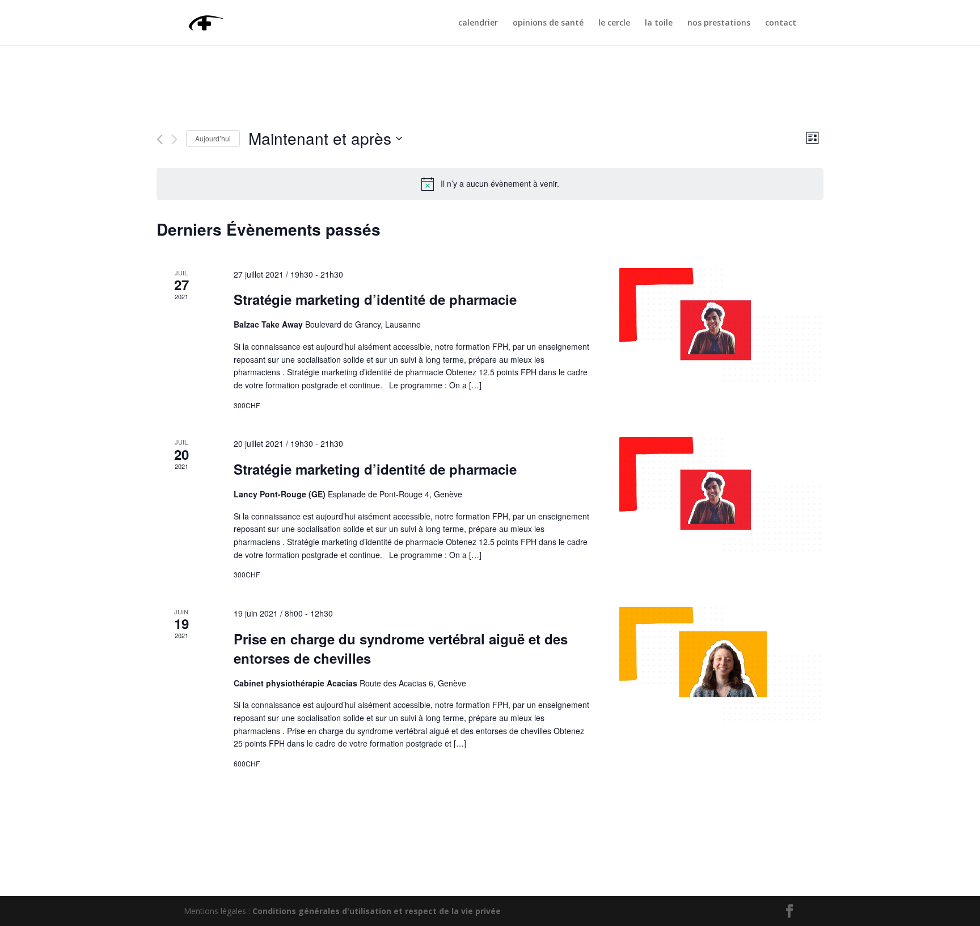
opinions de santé (548, 23)
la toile (659, 23)
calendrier (478, 23)
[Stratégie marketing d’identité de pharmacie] (721, 325)
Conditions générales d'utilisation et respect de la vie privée (376, 911)
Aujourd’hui (213, 138)
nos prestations (718, 23)
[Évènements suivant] (174, 139)
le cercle (614, 23)
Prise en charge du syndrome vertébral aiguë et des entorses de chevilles (401, 648)
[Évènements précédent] (160, 139)
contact (780, 23)
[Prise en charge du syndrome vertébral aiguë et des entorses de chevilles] (721, 664)
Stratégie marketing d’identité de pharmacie (375, 299)
